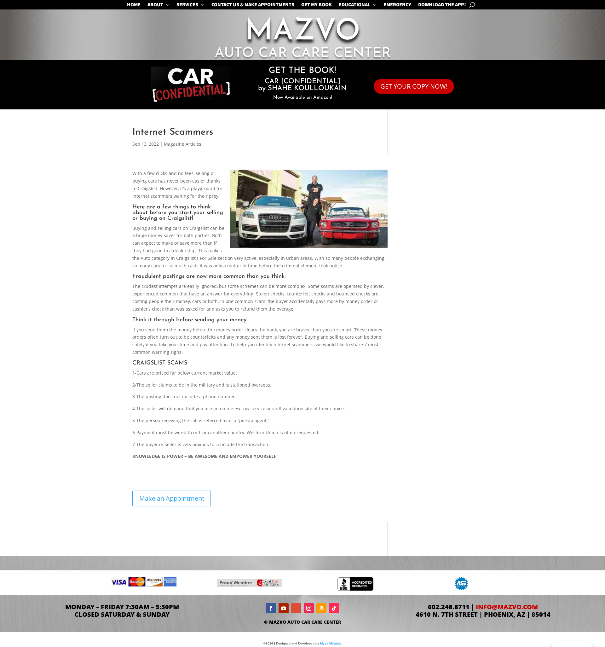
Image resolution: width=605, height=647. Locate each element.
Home (134, 5)
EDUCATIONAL (354, 5)
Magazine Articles (182, 144)
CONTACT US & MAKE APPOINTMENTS (252, 5)
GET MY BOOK (316, 5)
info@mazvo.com (507, 607)
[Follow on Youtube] (284, 608)
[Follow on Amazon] (321, 608)
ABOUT (155, 5)
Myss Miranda (331, 643)
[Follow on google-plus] (296, 608)
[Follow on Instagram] (309, 608)
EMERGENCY (397, 5)
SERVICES (187, 5)
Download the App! (442, 5)
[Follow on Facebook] (271, 608)
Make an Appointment (171, 498)
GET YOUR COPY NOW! (413, 86)
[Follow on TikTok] (334, 608)
